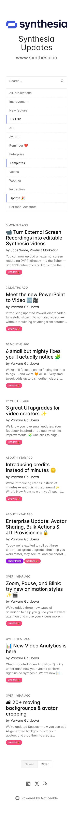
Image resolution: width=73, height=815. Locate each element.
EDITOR (15, 119)
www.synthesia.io (36, 58)
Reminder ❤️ (18, 145)
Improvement (18, 102)
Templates (17, 163)
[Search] (62, 81)
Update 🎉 (17, 198)
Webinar (15, 180)
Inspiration (17, 189)
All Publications (20, 93)
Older (45, 764)
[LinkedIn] (30, 783)
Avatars (14, 137)
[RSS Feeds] (45, 783)
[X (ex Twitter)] (38, 783)
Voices (14, 172)
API (11, 128)
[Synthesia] (36, 25)
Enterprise (16, 154)
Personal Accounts (22, 207)
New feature (18, 110)
